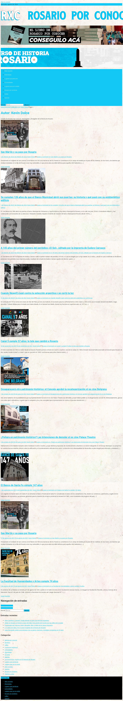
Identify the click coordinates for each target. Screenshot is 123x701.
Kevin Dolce (31, 157)
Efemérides (8, 75)
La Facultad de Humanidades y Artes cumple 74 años (29, 581)
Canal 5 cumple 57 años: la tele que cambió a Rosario (29, 341)
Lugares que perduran (11, 78)
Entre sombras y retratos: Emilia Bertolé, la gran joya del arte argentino (27, 620)
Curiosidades (9, 82)
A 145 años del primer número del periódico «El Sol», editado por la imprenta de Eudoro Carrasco (53, 248)
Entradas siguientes (7, 608)
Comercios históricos (11, 647)
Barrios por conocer (11, 640)
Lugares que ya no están (12, 86)
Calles (6, 94)
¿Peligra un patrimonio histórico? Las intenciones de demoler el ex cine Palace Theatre (48, 437)
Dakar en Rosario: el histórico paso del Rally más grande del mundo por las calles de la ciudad (34, 623)
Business (7, 642)
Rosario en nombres (11, 90)
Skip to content (5, 2)
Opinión (7, 98)
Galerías (7, 657)
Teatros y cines (9, 674)
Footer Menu (5, 678)
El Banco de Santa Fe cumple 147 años (21, 485)
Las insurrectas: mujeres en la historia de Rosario (20, 659)
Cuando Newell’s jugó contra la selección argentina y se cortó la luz (37, 293)
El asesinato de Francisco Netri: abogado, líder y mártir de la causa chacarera (29, 625)
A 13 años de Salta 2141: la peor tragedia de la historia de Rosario (25, 628)
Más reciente (8, 71)
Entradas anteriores (7, 605)
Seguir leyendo (5, 167)
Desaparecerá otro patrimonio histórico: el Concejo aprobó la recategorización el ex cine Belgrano (54, 389)
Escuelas (7, 655)
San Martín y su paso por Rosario (18, 152)
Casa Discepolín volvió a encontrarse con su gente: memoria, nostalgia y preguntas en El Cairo (34, 630)
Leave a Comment (54, 157)
